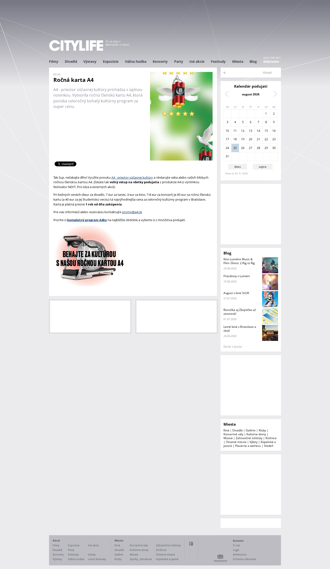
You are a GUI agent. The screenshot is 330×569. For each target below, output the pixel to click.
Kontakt (238, 540)
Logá (236, 550)
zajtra (262, 167)
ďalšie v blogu (232, 346)
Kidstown (271, 61)
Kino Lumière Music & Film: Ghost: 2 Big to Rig (239, 261)
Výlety (254, 442)
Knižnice (271, 438)
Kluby (262, 430)
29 (266, 148)
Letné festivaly (97, 559)
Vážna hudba (135, 61)
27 (250, 148)
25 (235, 148)
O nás (236, 545)
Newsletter (220, 560)
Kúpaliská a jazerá (167, 559)
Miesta (237, 61)
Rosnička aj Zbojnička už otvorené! (239, 312)
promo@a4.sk (132, 212)
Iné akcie (196, 61)
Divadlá (71, 61)
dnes (237, 167)
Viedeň (268, 446)
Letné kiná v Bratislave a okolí (239, 329)
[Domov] (76, 45)
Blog (253, 61)
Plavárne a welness (248, 446)
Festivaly (218, 61)
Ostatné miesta (236, 442)
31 (227, 156)
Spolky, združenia (141, 559)
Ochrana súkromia (244, 559)
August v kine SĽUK (236, 293)
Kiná (226, 430)
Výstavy (89, 61)
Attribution (240, 554)
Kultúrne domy (256, 434)
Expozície (110, 61)
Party (178, 61)
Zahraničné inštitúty (249, 438)
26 (242, 148)
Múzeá (228, 438)
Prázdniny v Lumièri (236, 276)
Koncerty (160, 61)
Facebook (191, 543)
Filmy (53, 61)
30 (274, 148)
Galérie (251, 430)
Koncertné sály (233, 434)
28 (258, 148)
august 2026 (250, 94)
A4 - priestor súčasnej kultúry (132, 177)
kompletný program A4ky (87, 220)
